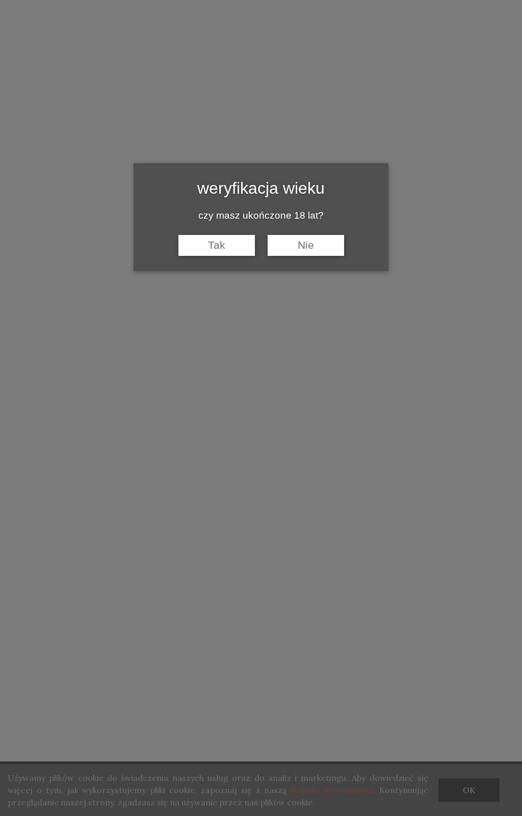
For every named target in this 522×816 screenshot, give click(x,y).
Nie (306, 245)
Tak (216, 245)
